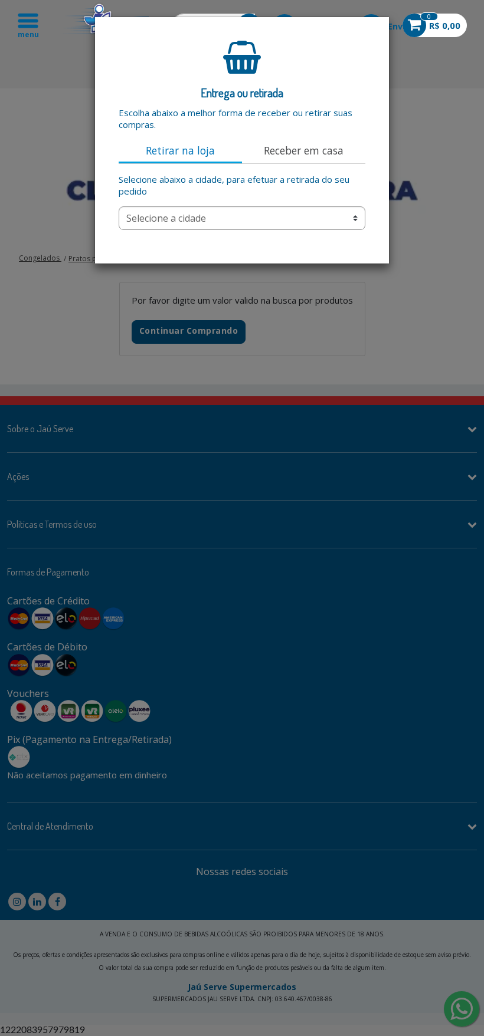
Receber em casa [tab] (304, 150)
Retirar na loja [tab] (180, 150)
